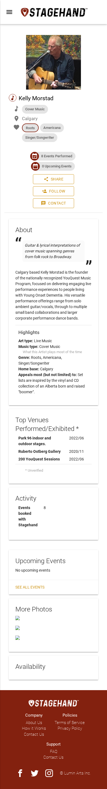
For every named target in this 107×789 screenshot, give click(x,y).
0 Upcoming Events (57, 166)
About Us (34, 722)
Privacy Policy (70, 728)
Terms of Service (70, 722)
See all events (29, 587)
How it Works (34, 728)
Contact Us (34, 734)
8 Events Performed (56, 156)
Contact (53, 203)
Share (54, 179)
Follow (53, 191)
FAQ (53, 751)
